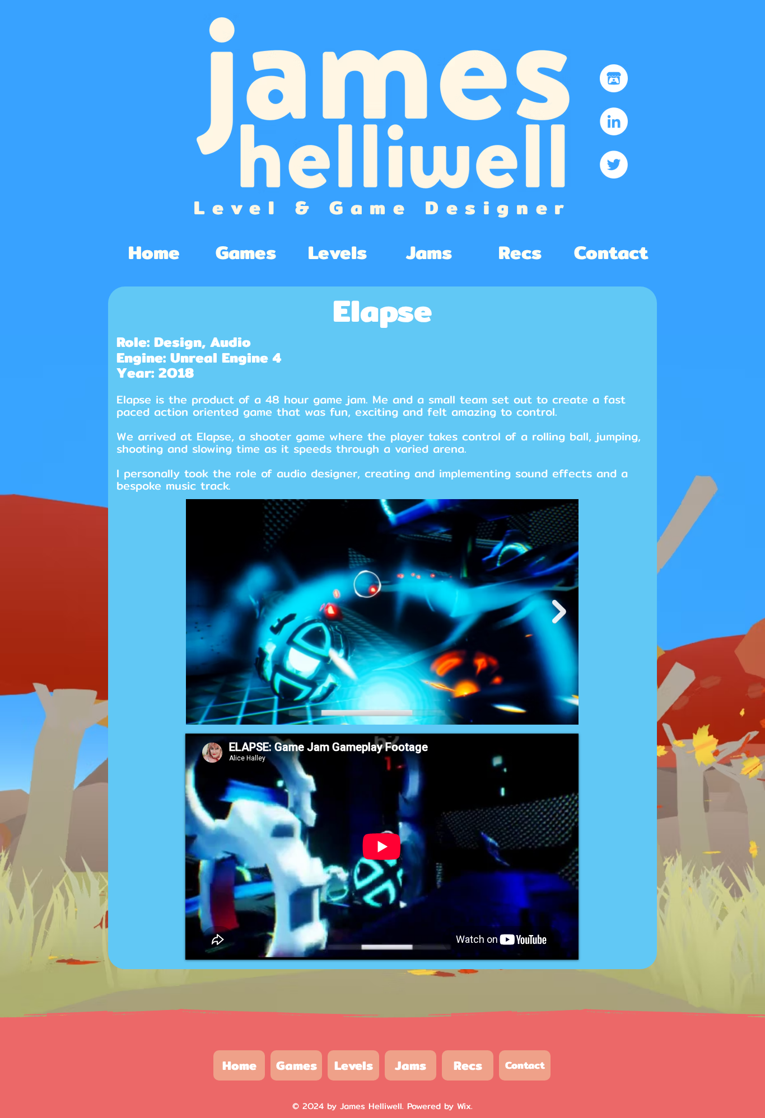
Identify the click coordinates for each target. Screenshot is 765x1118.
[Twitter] (614, 164)
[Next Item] (559, 611)
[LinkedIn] (614, 121)
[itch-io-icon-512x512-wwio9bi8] (614, 78)
